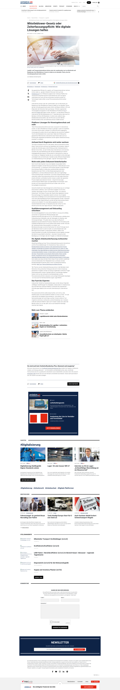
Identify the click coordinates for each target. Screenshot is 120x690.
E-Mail (42, 597)
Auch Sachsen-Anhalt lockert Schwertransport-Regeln (85, 517)
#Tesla (54, 513)
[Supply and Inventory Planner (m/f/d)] (26, 570)
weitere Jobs (38, 577)
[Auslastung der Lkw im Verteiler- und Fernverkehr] (38, 418)
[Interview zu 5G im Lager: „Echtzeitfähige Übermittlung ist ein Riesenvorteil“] (87, 455)
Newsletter (75, 2)
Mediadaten (71, 681)
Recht (38, 112)
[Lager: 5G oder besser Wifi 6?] (60, 455)
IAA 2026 (41, 6)
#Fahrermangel (29, 513)
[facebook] (52, 671)
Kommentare (33, 82)
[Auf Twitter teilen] (28, 93)
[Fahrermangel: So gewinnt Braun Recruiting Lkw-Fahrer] (32, 504)
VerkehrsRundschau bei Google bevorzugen (66, 82)
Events (55, 6)
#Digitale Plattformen (66, 488)
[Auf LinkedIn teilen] (28, 96)
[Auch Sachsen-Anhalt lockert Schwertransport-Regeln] (87, 504)
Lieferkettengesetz (57, 403)
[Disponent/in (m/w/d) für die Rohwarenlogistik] (26, 563)
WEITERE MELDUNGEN (28, 480)
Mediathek (48, 6)
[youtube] (56, 671)
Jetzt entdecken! (88, 687)
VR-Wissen (69, 6)
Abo (89, 2)
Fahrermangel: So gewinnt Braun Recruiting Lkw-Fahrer (32, 517)
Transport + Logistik (44, 18)
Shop (80, 2)
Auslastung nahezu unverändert (57, 421)
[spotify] (67, 671)
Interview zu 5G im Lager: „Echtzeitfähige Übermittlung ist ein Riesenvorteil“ (86, 468)
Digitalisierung (35, 94)
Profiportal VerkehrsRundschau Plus (51, 368)
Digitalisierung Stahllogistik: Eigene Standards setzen (30, 467)
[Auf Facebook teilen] (28, 90)
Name (62, 597)
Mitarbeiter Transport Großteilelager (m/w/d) (51, 539)
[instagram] (60, 671)
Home (28, 18)
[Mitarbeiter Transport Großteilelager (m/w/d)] (26, 539)
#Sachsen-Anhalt (84, 513)
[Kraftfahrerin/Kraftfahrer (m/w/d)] (26, 546)
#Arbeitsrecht (38, 488)
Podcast (61, 6)
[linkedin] (63, 671)
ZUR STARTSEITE (73, 384)
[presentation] (99, 12)
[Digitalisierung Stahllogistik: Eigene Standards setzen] (32, 455)
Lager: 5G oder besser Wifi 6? (59, 466)
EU (65, 110)
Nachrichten (33, 6)
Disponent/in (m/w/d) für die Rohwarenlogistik (51, 563)
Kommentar (43, 603)
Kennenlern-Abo (31, 373)
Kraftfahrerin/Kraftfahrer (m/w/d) (46, 546)
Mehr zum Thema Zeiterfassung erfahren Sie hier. (49, 264)
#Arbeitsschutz (50, 488)
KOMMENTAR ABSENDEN (60, 627)
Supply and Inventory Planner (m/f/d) (48, 570)
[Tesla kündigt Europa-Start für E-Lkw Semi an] (60, 504)
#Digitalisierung (30, 444)
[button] (60, 683)
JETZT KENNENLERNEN (53, 428)
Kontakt (80, 681)
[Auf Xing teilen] (28, 99)
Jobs (84, 2)
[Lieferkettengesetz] (38, 404)
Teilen (41, 82)
